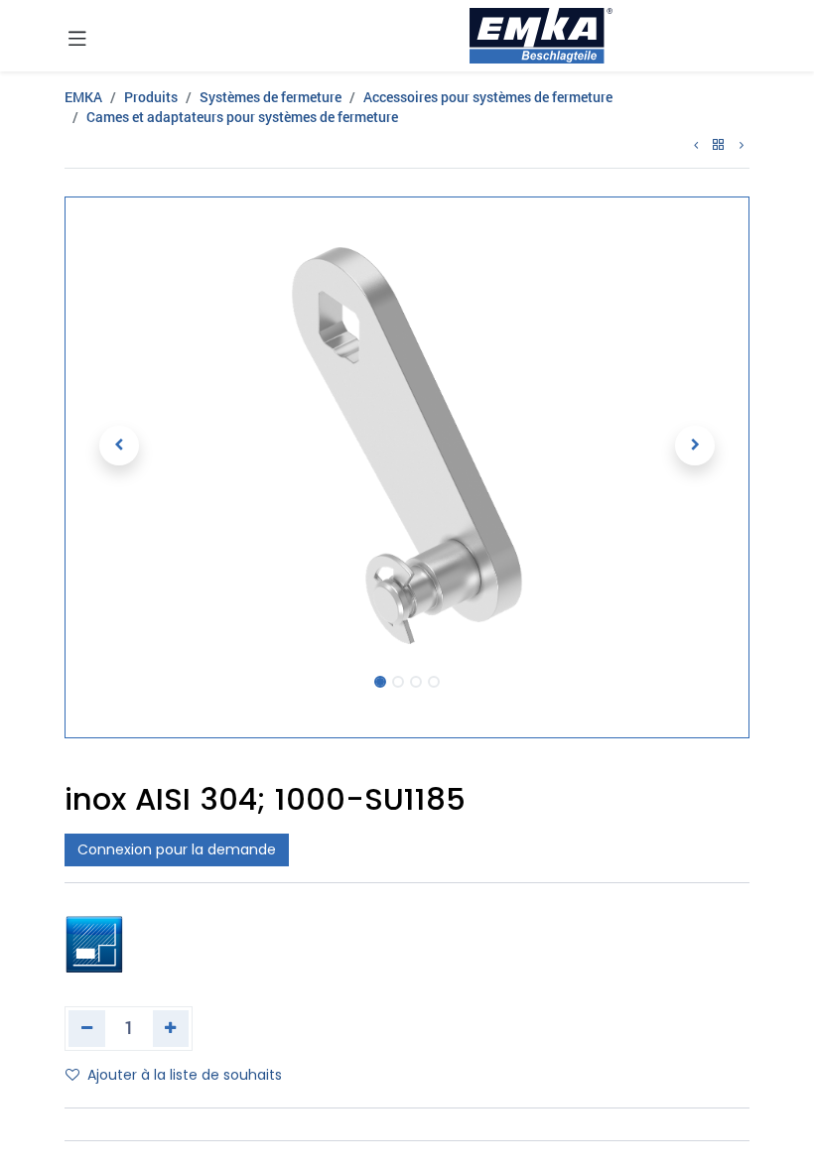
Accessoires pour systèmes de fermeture (487, 96)
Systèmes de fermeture (270, 96)
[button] (119, 446)
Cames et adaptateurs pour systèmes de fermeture (242, 116)
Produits (151, 96)
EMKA (83, 96)
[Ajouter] (171, 1028)
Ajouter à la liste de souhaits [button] (184, 1075)
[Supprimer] (86, 1028)
